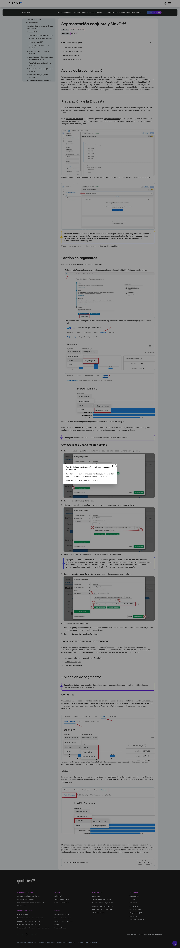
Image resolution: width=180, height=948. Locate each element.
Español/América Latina (87, 481)
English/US (69, 481)
